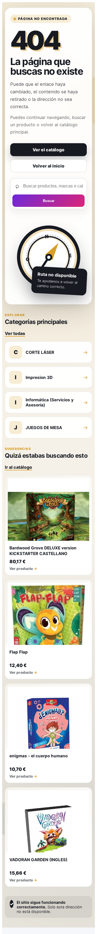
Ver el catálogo (48, 149)
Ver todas (15, 333)
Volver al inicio (48, 166)
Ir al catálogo (18, 467)
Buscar (48, 201)
